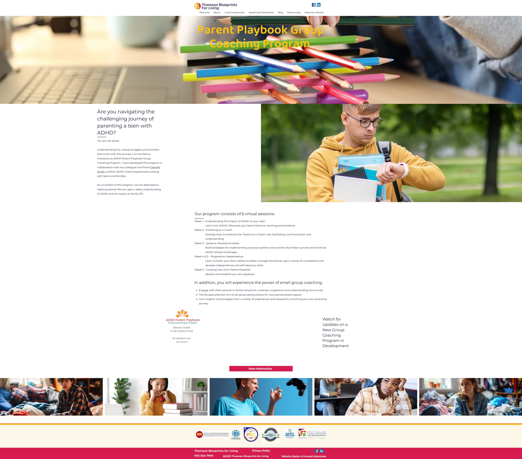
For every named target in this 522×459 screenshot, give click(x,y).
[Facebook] (314, 5)
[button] (234, 12)
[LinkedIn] (319, 5)
